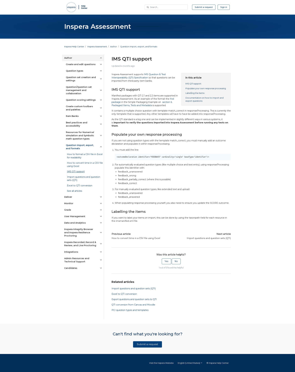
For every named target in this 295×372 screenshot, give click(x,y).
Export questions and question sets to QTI (134, 299)
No (176, 261)
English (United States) (189, 363)
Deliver (68, 197)
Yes (166, 261)
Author (113, 46)
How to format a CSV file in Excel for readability (84, 156)
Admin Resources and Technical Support (76, 260)
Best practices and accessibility (76, 124)
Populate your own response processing (205, 88)
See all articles (74, 191)
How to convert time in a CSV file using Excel (136, 238)
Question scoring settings (81, 100)
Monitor (68, 203)
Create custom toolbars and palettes (79, 108)
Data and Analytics (75, 222)
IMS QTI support (193, 83)
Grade (67, 209)
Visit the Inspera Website (161, 363)
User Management (74, 216)
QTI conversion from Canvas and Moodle (133, 304)
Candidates (70, 268)
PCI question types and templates (130, 310)
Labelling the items (194, 93)
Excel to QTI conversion (124, 294)
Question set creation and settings (81, 79)
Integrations (71, 252)
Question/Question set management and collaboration (79, 90)
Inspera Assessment (97, 46)
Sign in (223, 7)
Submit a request (204, 7)
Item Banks (72, 116)
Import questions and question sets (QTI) (209, 238)
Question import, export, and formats (138, 46)
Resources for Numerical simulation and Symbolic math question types (80, 135)
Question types (74, 70)
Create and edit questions (81, 64)
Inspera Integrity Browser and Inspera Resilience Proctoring (78, 232)
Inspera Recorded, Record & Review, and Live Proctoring (80, 244)
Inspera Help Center (74, 46)
